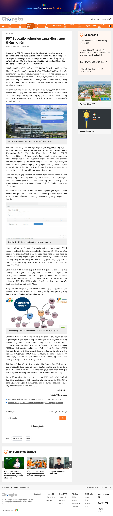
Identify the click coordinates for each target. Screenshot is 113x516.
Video (87, 497)
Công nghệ (19, 26)
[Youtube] (106, 487)
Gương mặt (62, 497)
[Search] (110, 19)
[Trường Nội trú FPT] (94, 91)
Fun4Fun (75, 500)
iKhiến (74, 497)
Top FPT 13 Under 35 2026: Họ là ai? (93, 62)
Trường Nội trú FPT (87, 104)
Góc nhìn (62, 503)
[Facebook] (102, 487)
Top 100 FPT (103, 503)
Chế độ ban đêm (102, 26)
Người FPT (29, 26)
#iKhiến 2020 (17, 438)
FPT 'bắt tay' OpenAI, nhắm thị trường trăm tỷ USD (93, 42)
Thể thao (46, 26)
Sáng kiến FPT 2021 (88, 131)
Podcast (87, 503)
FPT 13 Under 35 (69, 26)
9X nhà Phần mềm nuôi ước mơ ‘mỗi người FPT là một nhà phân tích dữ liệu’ (35, 399)
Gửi (63, 418)
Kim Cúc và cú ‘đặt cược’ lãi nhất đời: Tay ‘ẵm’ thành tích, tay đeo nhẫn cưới (13, 474)
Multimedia (57, 26)
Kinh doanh (10, 26)
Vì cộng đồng (76, 503)
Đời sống (62, 500)
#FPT (28, 438)
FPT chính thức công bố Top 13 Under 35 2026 (91, 70)
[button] (70, 464)
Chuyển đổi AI (50, 497)
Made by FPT (50, 500)
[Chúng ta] (12, 19)
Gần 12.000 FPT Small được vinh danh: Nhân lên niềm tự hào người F (36, 473)
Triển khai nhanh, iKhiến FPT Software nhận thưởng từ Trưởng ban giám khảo (35, 403)
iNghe (88, 26)
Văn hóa (38, 26)
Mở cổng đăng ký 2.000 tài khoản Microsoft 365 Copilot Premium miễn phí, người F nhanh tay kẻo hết (93, 52)
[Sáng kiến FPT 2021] (94, 119)
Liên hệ (6, 487)
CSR (94, 26)
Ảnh (86, 500)
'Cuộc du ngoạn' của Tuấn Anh (57, 472)
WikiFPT (87, 506)
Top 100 (79, 26)
